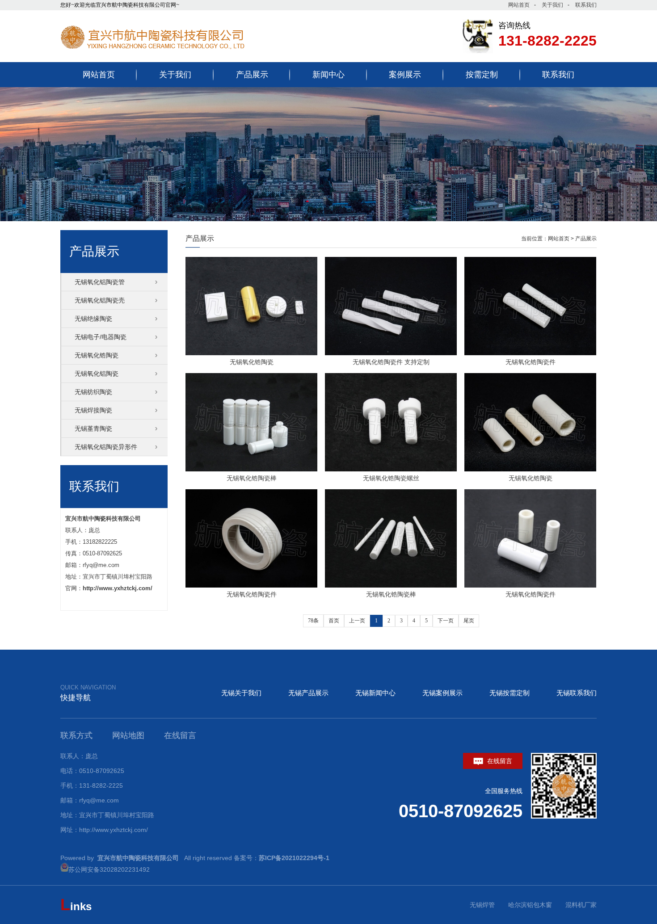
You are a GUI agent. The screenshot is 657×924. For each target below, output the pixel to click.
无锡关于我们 (241, 693)
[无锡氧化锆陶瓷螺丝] (391, 422)
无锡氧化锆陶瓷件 (530, 361)
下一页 (446, 620)
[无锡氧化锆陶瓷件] (530, 306)
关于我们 (552, 5)
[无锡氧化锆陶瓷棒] (251, 422)
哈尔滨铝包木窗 (530, 904)
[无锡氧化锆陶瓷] (251, 306)
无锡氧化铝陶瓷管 (100, 282)
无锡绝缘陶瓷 (93, 318)
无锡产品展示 (308, 693)
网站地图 (128, 735)
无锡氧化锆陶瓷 (252, 361)
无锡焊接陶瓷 (93, 410)
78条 (313, 620)
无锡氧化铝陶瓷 (96, 373)
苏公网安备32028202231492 (109, 869)
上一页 (357, 620)
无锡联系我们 (576, 693)
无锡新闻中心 (375, 693)
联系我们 (586, 5)
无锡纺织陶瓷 (93, 391)
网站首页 (519, 5)
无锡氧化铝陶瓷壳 (100, 300)
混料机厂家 (581, 904)
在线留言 (498, 760)
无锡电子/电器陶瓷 (100, 336)
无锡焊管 (482, 904)
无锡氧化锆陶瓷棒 (252, 478)
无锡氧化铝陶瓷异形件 (106, 446)
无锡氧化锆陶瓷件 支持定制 (391, 361)
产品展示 (586, 238)
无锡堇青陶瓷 (93, 428)
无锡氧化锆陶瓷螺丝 (391, 478)
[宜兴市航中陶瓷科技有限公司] (172, 55)
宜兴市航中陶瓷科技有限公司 (103, 518)
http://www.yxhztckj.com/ (117, 588)
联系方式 (76, 735)
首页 (333, 620)
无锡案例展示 (442, 693)
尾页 (468, 620)
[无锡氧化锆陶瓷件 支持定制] (391, 306)
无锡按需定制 (509, 693)
